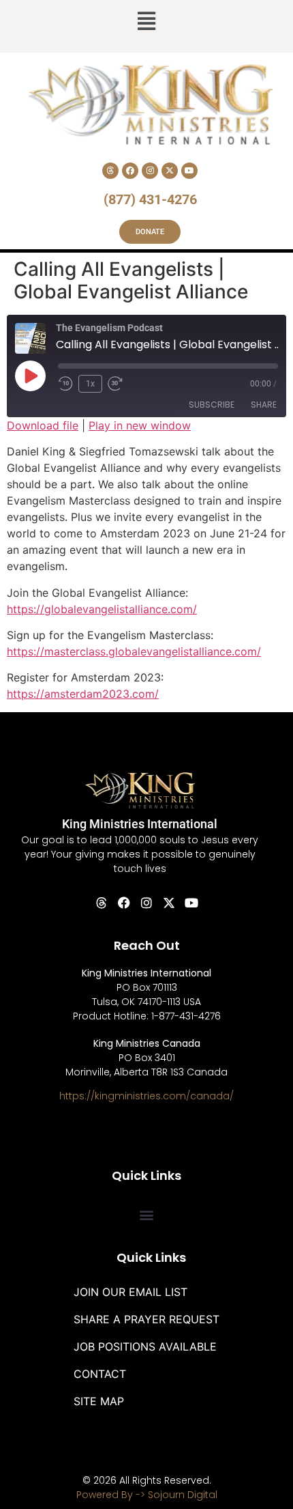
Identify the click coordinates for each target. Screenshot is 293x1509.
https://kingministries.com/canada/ (146, 1096)
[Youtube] (189, 171)
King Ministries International (139, 824)
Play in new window (140, 425)
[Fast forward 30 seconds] (118, 383)
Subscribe (211, 404)
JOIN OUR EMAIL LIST (130, 1292)
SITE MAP (99, 1401)
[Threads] (110, 171)
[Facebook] (130, 171)
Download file (42, 425)
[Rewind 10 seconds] (65, 383)
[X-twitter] (169, 171)
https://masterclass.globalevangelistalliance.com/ (134, 651)
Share (264, 404)
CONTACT (100, 1374)
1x (90, 384)
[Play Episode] (30, 376)
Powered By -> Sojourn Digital (146, 1494)
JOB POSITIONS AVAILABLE (145, 1346)
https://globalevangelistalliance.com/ (102, 609)
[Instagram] (150, 171)
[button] (146, 23)
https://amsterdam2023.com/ (83, 694)
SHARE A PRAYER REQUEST (146, 1319)
